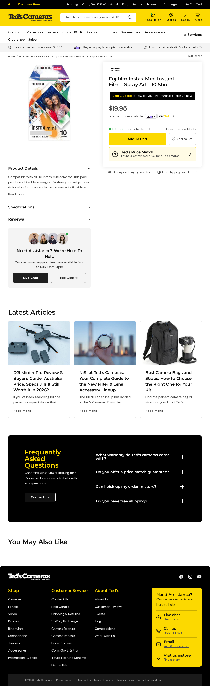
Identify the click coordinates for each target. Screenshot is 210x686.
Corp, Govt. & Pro (64, 650)
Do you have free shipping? (121, 501)
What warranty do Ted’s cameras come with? (133, 457)
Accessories (155, 32)
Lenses (52, 32)
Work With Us (105, 636)
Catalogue (171, 4)
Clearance (16, 40)
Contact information (148, 680)
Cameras (15, 599)
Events (137, 4)
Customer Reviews (108, 606)
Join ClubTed (192, 4)
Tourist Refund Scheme (68, 658)
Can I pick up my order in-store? (126, 486)
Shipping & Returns (65, 614)
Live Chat (30, 278)
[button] (182, 139)
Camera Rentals (63, 636)
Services (195, 35)
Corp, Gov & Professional (100, 4)
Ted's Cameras (43, 680)
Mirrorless (34, 32)
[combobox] (98, 17)
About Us (102, 599)
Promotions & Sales (23, 658)
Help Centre (68, 278)
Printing (72, 4)
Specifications (21, 207)
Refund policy (83, 680)
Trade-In (153, 4)
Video (66, 32)
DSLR (78, 32)
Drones (91, 32)
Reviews (16, 219)
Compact (15, 32)
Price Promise (61, 643)
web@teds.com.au (176, 646)
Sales (32, 40)
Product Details (23, 168)
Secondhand (131, 32)
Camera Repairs (63, 628)
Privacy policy (64, 680)
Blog (125, 4)
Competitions (105, 628)
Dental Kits (59, 665)
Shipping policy (125, 680)
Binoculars (109, 32)
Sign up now (183, 96)
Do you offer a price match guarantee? (132, 472)
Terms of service (103, 680)
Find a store (172, 659)
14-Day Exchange (64, 621)
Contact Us (40, 497)
